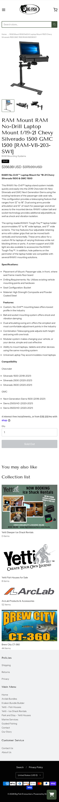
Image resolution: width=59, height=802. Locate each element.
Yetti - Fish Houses (11, 707)
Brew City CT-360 (11, 644)
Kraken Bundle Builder (13, 703)
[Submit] (54, 24)
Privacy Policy (36, 767)
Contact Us (7, 748)
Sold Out (29, 444)
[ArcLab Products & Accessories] (29, 592)
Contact (6, 727)
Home (4, 34)
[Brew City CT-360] (29, 625)
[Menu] (7, 10)
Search (20, 767)
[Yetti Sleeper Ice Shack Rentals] (29, 507)
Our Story (7, 731)
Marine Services (10, 719)
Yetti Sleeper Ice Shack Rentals (17, 532)
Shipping (6, 665)
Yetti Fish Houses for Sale (15, 577)
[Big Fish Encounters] (29, 10)
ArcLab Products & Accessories (18, 601)
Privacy (5, 678)
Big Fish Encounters (24, 794)
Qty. (3, 426)
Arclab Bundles (9, 698)
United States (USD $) (28, 775)
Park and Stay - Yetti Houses (16, 715)
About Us (6, 752)
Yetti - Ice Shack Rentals (14, 711)
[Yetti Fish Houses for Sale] (29, 557)
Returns (6, 672)
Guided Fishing (9, 723)
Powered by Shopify (42, 794)
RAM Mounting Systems (14, 156)
